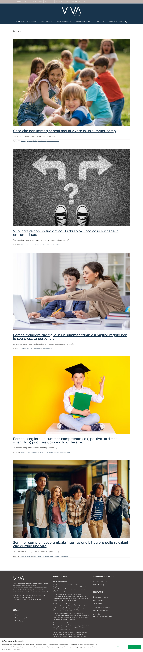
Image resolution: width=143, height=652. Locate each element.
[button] (126, 22)
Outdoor (35, 141)
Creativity (23, 141)
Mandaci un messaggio (101, 597)
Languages (29, 141)
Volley (68, 452)
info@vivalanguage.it (102, 611)
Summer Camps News (52, 141)
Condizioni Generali (21, 618)
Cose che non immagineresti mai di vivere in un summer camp (64, 131)
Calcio (28, 452)
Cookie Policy (19, 621)
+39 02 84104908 (98, 600)
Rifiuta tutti (120, 647)
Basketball (23, 452)
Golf (37, 452)
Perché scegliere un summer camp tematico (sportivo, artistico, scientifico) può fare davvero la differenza (65, 440)
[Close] (141, 640)
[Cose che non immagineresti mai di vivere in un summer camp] (71, 82)
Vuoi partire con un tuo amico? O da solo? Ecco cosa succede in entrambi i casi (65, 233)
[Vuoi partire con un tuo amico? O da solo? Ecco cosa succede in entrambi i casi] (71, 187)
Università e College (62, 556)
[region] (71, 645)
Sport (39, 141)
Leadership (36, 244)
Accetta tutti (134, 647)
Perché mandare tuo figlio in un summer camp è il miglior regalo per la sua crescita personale (70, 337)
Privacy (17, 615)
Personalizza (107, 647)
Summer (43, 141)
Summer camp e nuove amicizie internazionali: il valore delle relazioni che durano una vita (70, 544)
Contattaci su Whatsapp (102, 607)
